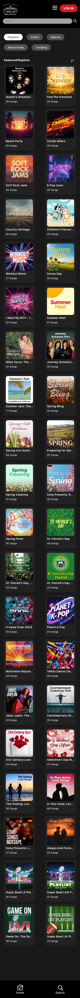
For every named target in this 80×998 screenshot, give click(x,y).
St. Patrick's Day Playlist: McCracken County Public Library (60, 583)
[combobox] (37, 21)
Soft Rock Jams (16, 185)
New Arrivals (16, 47)
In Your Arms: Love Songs (60, 803)
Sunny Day (54, 273)
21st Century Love (18, 759)
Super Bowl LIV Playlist (60, 936)
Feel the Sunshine (59, 96)
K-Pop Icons (55, 185)
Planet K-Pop (56, 627)
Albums (56, 37)
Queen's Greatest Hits (19, 96)
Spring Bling (55, 406)
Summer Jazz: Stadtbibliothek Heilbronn (19, 406)
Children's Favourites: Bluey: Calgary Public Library (60, 229)
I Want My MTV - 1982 (19, 317)
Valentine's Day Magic (60, 759)
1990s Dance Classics (60, 671)
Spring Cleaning (17, 494)
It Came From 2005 (19, 627)
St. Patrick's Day (58, 538)
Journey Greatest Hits (60, 362)
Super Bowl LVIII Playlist (60, 892)
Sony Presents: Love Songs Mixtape (19, 848)
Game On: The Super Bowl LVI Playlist (19, 936)
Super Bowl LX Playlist (19, 892)
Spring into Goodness (19, 450)
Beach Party (14, 141)
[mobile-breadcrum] (54, 9)
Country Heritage (18, 229)
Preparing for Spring (60, 450)
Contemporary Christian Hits (60, 715)
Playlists (13, 37)
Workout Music (16, 273)
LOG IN (69, 8)
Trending (41, 47)
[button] (72, 60)
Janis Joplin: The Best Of (19, 715)
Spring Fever (14, 538)
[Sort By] (71, 60)
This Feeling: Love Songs (19, 803)
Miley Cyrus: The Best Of (19, 362)
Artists (34, 37)
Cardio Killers (56, 141)
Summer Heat (56, 317)
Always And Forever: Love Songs (60, 848)
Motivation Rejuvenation (19, 671)
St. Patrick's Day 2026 (19, 583)
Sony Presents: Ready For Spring (60, 494)
